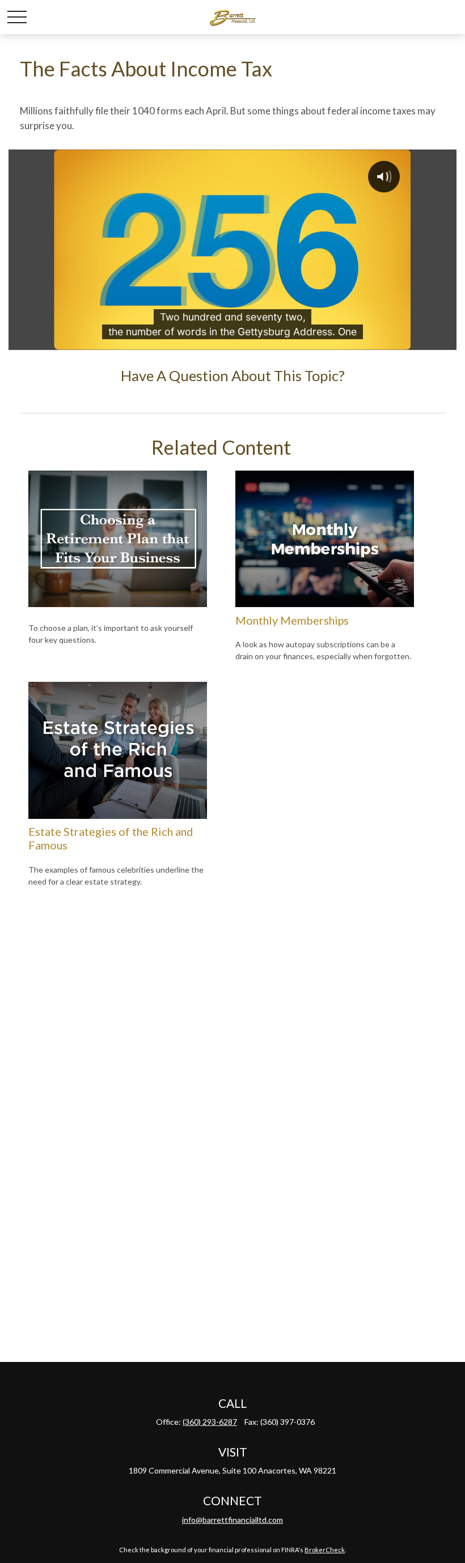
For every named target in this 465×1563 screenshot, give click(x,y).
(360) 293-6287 (210, 1422)
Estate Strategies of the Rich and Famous (110, 838)
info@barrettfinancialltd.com (232, 1519)
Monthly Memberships (292, 620)
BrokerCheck (325, 1549)
